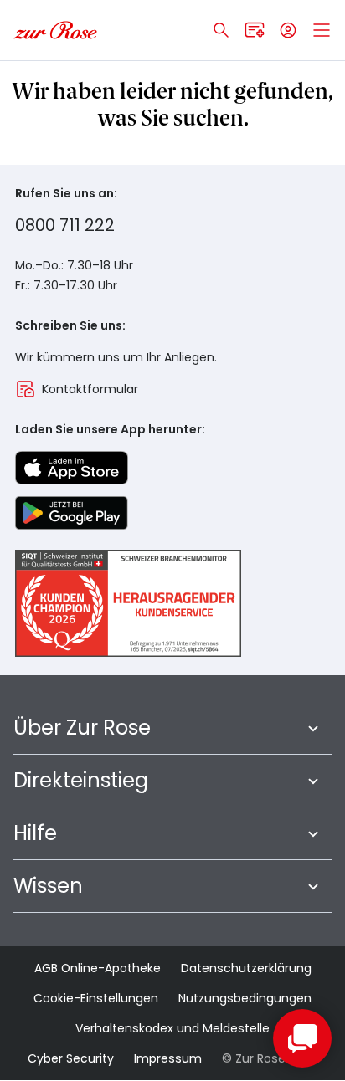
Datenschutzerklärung (246, 968)
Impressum (168, 1058)
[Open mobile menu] (322, 30)
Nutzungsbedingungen (245, 998)
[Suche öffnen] (221, 30)
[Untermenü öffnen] (313, 728)
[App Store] (71, 467)
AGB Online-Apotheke (97, 968)
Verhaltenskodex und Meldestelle (172, 1028)
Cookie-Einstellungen (95, 998)
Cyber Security (71, 1058)
